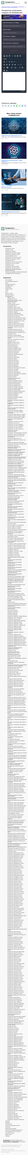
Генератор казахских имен (14, 965)
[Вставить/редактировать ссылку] (12, 64)
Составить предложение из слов (16, 545)
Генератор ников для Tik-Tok (15, 1074)
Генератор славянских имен (14, 946)
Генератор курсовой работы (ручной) (15, 504)
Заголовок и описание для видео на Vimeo (17, 717)
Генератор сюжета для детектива (16, 805)
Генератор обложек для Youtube (16, 367)
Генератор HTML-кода (13, 675)
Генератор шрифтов (12, 364)
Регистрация (8, 280)
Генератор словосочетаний (14, 1048)
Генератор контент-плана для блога (17, 467)
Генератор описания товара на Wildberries (15, 403)
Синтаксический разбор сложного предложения (16, 605)
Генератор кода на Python (14, 667)
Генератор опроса (12, 742)
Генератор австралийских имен (15, 875)
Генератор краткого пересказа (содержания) (15, 517)
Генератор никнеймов (13, 1101)
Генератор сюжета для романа (15, 808)
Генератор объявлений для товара (16, 637)
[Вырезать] (7, 70)
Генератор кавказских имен (14, 896)
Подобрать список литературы (15, 535)
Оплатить (7, 1127)
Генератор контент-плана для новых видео (17, 712)
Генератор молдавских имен (15, 876)
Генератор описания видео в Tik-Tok (17, 433)
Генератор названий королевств (16, 1086)
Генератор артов (11, 376)
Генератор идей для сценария (15, 789)
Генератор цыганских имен (14, 885)
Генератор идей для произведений (17, 779)
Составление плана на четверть (15, 740)
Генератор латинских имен (14, 872)
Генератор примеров (13, 1104)
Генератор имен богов (13, 1008)
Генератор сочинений (13, 502)
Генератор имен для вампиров (15, 909)
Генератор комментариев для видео (15, 727)
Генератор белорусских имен (15, 990)
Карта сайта (8, 1134)
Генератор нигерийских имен (15, 888)
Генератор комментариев (14, 335)
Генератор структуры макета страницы (15, 687)
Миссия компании (12, 610)
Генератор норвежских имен (15, 968)
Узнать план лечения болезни (15, 811)
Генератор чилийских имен (14, 882)
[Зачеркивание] (12, 61)
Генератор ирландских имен (15, 980)
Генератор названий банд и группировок (14, 1081)
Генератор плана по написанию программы (15, 663)
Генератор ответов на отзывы (15, 315)
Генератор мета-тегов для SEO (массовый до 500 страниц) (15, 465)
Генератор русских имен (14, 940)
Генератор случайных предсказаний (17, 1097)
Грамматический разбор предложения (13, 586)
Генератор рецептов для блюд (15, 829)
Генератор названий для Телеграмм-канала (14, 447)
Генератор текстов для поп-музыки (16, 699)
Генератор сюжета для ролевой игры (15, 801)
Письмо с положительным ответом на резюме (16, 748)
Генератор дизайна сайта (14, 349)
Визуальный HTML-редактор (15, 531)
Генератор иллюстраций (13, 372)
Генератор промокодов (13, 497)
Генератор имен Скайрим (14, 1002)
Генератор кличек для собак (15, 941)
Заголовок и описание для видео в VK (16, 720)
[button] (15, 61)
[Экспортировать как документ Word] (4, 56)
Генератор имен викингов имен (15, 912)
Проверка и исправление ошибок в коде (17, 659)
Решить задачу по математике (15, 525)
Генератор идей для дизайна (15, 685)
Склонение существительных (15, 539)
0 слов (22, 91)
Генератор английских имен (14, 993)
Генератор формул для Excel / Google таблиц (15, 1024)
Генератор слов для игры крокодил (16, 1094)
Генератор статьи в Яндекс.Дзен (16, 434)
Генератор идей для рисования (15, 1060)
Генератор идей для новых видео (16, 710)
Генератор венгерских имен (14, 977)
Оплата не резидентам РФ (12, 1125)
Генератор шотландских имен (15, 920)
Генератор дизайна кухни (14, 348)
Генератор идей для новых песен (16, 697)
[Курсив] (7, 61)
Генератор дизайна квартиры (15, 388)
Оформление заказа (10, 1128)
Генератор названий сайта (14, 626)
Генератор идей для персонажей (16, 786)
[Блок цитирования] (15, 64)
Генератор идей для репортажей (16, 768)
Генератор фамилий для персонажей (13, 1014)
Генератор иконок (12, 398)
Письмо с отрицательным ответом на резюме (16, 751)
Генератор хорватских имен (14, 873)
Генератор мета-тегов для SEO (13, 262)
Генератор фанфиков (13, 1019)
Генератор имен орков (13, 957)
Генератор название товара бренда (17, 616)
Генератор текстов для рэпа (15, 692)
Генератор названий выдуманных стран (16, 1053)
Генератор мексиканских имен (15, 975)
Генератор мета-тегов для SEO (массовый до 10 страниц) (15, 463)
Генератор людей (12, 358)
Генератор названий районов (15, 1044)
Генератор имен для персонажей (16, 1016)
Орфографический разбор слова (16, 595)
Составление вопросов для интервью (14, 772)
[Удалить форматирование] (4, 67)
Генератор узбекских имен (14, 989)
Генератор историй (12, 1031)
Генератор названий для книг (15, 778)
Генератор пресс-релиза (14, 619)
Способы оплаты (9, 1133)
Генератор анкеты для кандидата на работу (16, 744)
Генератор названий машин (14, 1038)
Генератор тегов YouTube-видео (16, 729)
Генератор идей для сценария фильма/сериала (15, 798)
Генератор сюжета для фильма (15, 802)
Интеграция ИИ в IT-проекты (13, 1131)
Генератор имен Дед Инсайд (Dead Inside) (17, 929)
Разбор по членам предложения (16, 546)
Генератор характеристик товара (16, 414)
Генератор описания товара (12, 253)
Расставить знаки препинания (15, 538)
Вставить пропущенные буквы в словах (16, 600)
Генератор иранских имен (14, 914)
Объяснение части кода (13, 656)
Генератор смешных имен (14, 944)
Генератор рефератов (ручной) (15, 501)
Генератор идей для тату (14, 1107)
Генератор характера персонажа (16, 783)
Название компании (12, 611)
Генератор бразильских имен (15, 978)
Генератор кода (9, 265)
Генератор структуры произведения (13, 774)
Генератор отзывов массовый (15, 310)
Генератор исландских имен (15, 897)
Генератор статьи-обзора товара (16, 416)
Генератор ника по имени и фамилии (14, 1090)
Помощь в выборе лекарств (14, 816)
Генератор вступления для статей (16, 319)
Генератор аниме (12, 355)
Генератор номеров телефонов (15, 1119)
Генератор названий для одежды (16, 620)
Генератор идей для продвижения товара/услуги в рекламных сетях (16, 457)
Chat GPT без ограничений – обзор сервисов (11, 161)
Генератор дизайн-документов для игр (16, 677)
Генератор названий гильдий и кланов (15, 1079)
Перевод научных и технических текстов (16, 841)
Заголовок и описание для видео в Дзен (16, 725)
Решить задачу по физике (14, 526)
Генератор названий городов (15, 1058)
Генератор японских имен (14, 1011)
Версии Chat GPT (6, 187)
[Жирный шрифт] (4, 61)
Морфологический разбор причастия (14, 533)
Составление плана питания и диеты (15, 766)
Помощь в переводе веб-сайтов (16, 837)
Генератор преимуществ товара (16, 417)
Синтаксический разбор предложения (13, 608)
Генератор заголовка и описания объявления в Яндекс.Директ (16, 452)
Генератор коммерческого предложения (14, 493)
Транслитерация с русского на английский (15, 541)
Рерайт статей (9, 250)
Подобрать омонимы (13, 552)
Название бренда (12, 613)
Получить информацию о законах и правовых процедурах (16, 827)
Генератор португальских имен (15, 966)
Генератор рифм (11, 1035)
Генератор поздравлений (14, 1022)
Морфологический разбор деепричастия (14, 568)
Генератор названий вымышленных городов (16, 1046)
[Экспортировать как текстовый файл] (7, 56)
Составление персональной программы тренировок (14, 764)
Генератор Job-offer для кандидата (16, 755)
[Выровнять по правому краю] (9, 64)
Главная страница (5, 6)
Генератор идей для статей (12, 259)
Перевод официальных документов (17, 839)
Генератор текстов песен (12, 266)
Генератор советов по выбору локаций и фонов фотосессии (15, 822)
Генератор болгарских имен (14, 905)
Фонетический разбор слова (15, 598)
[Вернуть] (21, 64)
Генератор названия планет (14, 1092)
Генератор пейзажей (13, 352)
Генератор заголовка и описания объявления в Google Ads (16, 450)
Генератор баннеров (13, 366)
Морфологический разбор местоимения (14, 565)
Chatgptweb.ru (9, 286)
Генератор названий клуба (14, 622)
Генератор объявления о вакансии (16, 757)
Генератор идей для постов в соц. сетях (16, 440)
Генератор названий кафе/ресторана (14, 630)
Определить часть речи (13, 555)
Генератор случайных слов (14, 1116)
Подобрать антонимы (13, 554)
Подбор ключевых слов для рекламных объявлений (14, 455)
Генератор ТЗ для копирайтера (15, 469)
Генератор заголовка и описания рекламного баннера (16, 491)
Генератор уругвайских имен (15, 878)
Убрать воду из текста (13, 344)
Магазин (7, 1122)
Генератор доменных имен (14, 933)
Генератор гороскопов (13, 1075)
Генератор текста (10, 248)
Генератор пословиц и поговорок (16, 1050)
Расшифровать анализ (13, 813)
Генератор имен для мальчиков (15, 951)
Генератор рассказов (13, 1029)
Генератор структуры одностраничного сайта (13, 652)
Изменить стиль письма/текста (15, 331)
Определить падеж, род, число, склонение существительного (15, 580)
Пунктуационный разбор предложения (14, 591)
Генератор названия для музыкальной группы (13, 1088)
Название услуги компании (14, 617)
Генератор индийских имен (14, 974)
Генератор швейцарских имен (15, 863)
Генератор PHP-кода (13, 669)
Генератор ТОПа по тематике (15, 1018)
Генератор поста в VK (13, 423)
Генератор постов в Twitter (14, 427)
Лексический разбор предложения (17, 603)
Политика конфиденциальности (14, 1130)
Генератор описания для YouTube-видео (16, 705)
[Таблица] (8, 67)
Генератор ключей (12, 1113)
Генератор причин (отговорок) (15, 1110)
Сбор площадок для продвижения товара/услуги (16, 488)
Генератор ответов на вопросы (15, 324)
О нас (6, 290)
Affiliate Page (8, 289)
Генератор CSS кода (12, 672)
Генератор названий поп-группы (16, 1009)
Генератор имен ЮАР (13, 906)
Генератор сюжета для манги (15, 804)
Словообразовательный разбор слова (15, 557)
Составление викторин (13, 739)
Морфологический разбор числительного (14, 563)
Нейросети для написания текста (11, 135)
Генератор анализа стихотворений (16, 529)
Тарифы (7, 1136)
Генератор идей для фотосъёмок (16, 820)
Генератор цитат (11, 1026)
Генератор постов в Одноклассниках (12, 431)
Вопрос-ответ (9, 293)
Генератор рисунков (12, 360)
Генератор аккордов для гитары (16, 700)
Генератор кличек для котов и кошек (15, 949)
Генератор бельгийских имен (15, 857)
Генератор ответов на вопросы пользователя (15, 436)
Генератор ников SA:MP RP (14, 1100)
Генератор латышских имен (14, 890)
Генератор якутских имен (14, 881)
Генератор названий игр (13, 997)
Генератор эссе (11, 515)
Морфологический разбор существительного (14, 572)
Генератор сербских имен (14, 986)
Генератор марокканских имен (15, 908)
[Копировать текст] (9, 56)
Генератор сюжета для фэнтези (15, 807)
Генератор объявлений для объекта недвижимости (17, 645)
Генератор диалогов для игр (15, 682)
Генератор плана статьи (13, 307)
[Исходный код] (12, 56)
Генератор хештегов (12, 445)
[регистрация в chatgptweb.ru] (14, 15)
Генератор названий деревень (15, 1043)
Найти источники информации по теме (16, 520)
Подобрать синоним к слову (15, 551)
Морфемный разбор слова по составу (15, 582)
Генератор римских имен (14, 860)
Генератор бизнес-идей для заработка (15, 1068)
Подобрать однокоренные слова (16, 548)
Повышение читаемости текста (15, 848)
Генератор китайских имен (14, 938)
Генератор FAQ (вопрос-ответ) (15, 325)
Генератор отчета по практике (15, 514)
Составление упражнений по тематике (15, 737)
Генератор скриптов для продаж (16, 478)
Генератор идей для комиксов (15, 810)
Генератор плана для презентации (16, 522)
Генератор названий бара (14, 628)
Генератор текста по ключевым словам (15, 337)
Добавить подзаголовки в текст (15, 470)
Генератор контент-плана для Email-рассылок (15, 483)
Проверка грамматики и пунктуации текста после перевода (17, 844)
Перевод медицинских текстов (15, 836)
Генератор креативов (13, 363)
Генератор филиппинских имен (15, 899)
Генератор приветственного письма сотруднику (17, 753)
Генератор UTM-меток (13, 1118)
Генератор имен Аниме (13, 927)
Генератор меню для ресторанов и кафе (16, 831)
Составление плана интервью (15, 770)
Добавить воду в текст (13, 342)
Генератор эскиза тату (13, 351)
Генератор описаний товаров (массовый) (15, 412)
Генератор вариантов (13, 1106)
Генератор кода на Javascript (15, 670)
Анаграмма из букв (12, 536)
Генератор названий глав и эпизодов (14, 781)
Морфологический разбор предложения (14, 589)
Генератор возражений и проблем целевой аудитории (16, 477)
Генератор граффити (13, 394)
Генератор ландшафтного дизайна (16, 373)
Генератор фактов (12, 1064)
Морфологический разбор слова (16, 584)
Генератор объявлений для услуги (16, 639)
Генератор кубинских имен (14, 894)
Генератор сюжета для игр (14, 679)
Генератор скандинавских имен (15, 854)
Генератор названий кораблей (15, 1003)
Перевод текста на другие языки (16, 833)
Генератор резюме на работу (15, 746)
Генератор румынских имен (14, 870)
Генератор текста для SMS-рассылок (14, 486)
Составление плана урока (14, 733)
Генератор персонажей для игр (15, 680)
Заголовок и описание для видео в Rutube (16, 722)
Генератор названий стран (14, 1055)
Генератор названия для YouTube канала (16, 731)
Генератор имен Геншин (13, 931)
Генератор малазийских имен (15, 879)
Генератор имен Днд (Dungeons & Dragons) (16, 935)
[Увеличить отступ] (22, 67)
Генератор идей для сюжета (15, 788)
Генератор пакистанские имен (15, 891)
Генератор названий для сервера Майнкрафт (16, 1084)
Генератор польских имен (14, 960)
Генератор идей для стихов (14, 1034)
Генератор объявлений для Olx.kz (16, 643)
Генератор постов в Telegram (15, 424)
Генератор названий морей (14, 1040)
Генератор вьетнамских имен (15, 903)
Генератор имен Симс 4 (13, 962)
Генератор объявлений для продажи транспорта (14, 648)
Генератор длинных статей (12, 254)
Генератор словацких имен (14, 902)
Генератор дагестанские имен (15, 893)
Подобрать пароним (12, 549)
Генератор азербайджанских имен (16, 915)
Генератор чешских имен (14, 971)
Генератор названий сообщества (16, 625)
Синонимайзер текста (11, 256)
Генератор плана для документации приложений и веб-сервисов (17, 665)
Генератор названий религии (15, 1037)
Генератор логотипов (13, 361)
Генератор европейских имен (15, 853)
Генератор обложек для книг (15, 386)
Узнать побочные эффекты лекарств (14, 818)
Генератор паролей (12, 1115)
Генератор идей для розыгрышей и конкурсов (16, 481)
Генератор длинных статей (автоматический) (14, 301)
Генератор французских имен (15, 954)
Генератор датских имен (14, 869)
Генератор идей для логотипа (15, 683)
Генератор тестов (12, 735)
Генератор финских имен (14, 984)
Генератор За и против (13, 316)
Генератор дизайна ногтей (14, 382)
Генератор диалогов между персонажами (14, 795)
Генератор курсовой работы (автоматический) (15, 507)
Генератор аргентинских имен (15, 868)
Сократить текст (11, 334)
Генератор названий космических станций (16, 995)
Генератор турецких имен (14, 959)
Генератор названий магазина (15, 636)
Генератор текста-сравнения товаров (15, 419)
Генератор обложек (12, 395)
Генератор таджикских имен (15, 921)
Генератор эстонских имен (14, 917)
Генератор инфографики (14, 389)
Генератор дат (11, 1112)
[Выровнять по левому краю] (4, 64)
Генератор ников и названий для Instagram (16, 1072)
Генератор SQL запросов (14, 673)
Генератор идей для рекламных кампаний (15, 472)
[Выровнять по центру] (7, 64)
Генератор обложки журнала (15, 354)
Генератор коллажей (13, 369)
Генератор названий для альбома (16, 702)
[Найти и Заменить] (15, 56)
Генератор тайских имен (14, 918)
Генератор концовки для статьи (15, 321)
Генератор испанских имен (14, 953)
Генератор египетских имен (14, 923)
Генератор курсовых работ (12, 268)
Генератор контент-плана (12, 263)
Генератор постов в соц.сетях (13, 257)
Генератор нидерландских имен (16, 981)
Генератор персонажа (13, 357)
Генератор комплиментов (14, 1070)
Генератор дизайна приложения (16, 391)
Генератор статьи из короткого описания (15, 327)
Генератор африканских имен (15, 856)
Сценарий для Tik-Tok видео (12, 273)
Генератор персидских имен (15, 900)
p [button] (3, 91)
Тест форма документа (11, 281)
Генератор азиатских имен (14, 865)
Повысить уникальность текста (15, 339)
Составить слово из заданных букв (16, 543)
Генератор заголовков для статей (16, 318)
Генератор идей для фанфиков (15, 1021)
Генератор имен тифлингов (14, 1000)
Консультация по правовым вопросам (14, 825)
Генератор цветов (12, 1109)
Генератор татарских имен (14, 911)
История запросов (10, 284)
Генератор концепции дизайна (15, 689)
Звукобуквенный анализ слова (15, 578)
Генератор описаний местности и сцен (16, 793)
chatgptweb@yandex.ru (16, 1140)
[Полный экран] (20, 56)
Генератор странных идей (14, 1095)
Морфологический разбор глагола (16, 570)
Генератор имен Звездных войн (15, 963)
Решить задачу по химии (14, 528)
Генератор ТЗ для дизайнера (15, 1098)
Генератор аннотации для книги (16, 776)
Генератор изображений (14, 313)
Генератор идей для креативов (15, 442)
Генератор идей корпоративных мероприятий (16, 761)
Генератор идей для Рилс (14, 438)
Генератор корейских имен (14, 926)
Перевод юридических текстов (15, 834)
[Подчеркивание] (9, 61)
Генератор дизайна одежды (14, 397)
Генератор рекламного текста (15, 495)
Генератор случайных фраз (14, 1051)
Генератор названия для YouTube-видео (16, 708)
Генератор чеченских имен (14, 887)
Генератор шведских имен (14, 983)
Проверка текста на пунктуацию (16, 850)
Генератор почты (12, 1103)
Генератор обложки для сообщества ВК (13, 379)
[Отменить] (18, 64)
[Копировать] (4, 70)
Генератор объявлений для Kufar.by (17, 642)
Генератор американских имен (15, 992)
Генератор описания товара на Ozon (15, 406)
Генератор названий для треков (16, 703)
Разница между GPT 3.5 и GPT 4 (10, 211)
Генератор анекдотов (13, 1063)
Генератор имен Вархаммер (14, 1006)
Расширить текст (10, 260)
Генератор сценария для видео (15, 714)
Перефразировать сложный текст (16, 332)
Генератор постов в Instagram (15, 426)
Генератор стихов (12, 1032)
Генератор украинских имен (15, 987)
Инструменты (14, 6)
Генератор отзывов (10, 251)
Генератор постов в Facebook (15, 429)
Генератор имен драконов (14, 999)
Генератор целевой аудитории (15, 474)
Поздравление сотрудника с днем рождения (16, 759)
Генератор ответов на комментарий (17, 444)
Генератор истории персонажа (15, 785)
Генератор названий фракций (15, 1077)
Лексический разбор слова (14, 596)
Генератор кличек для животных (16, 947)
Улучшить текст (11, 341)
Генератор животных (13, 375)
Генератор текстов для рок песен (16, 693)
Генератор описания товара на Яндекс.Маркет (15, 408)
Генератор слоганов (12, 1028)
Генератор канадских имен (14, 859)
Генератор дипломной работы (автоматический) (13, 270)
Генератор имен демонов (14, 969)
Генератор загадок (12, 1066)
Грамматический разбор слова (15, 593)
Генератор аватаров (12, 347)
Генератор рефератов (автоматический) (16, 272)
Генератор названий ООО (14, 634)
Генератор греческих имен (14, 972)
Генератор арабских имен (14, 956)
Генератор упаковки (12, 370)
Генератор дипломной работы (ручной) (15, 509)
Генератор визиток (12, 345)
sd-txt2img (8, 287)
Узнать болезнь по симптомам (15, 814)
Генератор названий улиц (14, 1041)
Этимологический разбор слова (15, 576)
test (6, 292)
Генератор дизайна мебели (14, 380)
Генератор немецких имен (14, 924)
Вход (6, 283)
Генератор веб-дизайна (13, 383)
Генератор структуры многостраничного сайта (14, 655)
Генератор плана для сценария (15, 791)
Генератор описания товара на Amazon (15, 400)
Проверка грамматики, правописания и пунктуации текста (16, 846)
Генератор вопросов (12, 322)
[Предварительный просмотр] (17, 56)
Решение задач (11, 523)
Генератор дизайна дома (14, 385)
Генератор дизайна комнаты (15, 392)
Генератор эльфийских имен (15, 937)
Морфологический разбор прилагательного (14, 574)
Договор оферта (9, 295)
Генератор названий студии (14, 623)
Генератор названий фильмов (15, 1005)
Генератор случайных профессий (16, 1057)
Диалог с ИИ (10, 297)
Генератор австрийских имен (15, 866)
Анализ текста (11, 602)
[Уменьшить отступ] (20, 67)
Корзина (7, 1121)
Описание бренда (12, 614)
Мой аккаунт (8, 1124)
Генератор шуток (12, 1061)
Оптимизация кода (12, 660)
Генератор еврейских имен (14, 862)
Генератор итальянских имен (15, 943)
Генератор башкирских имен (15, 884)
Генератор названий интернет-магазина (15, 632)
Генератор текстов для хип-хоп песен (15, 695)
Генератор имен (11, 851)
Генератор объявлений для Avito (16, 640)
